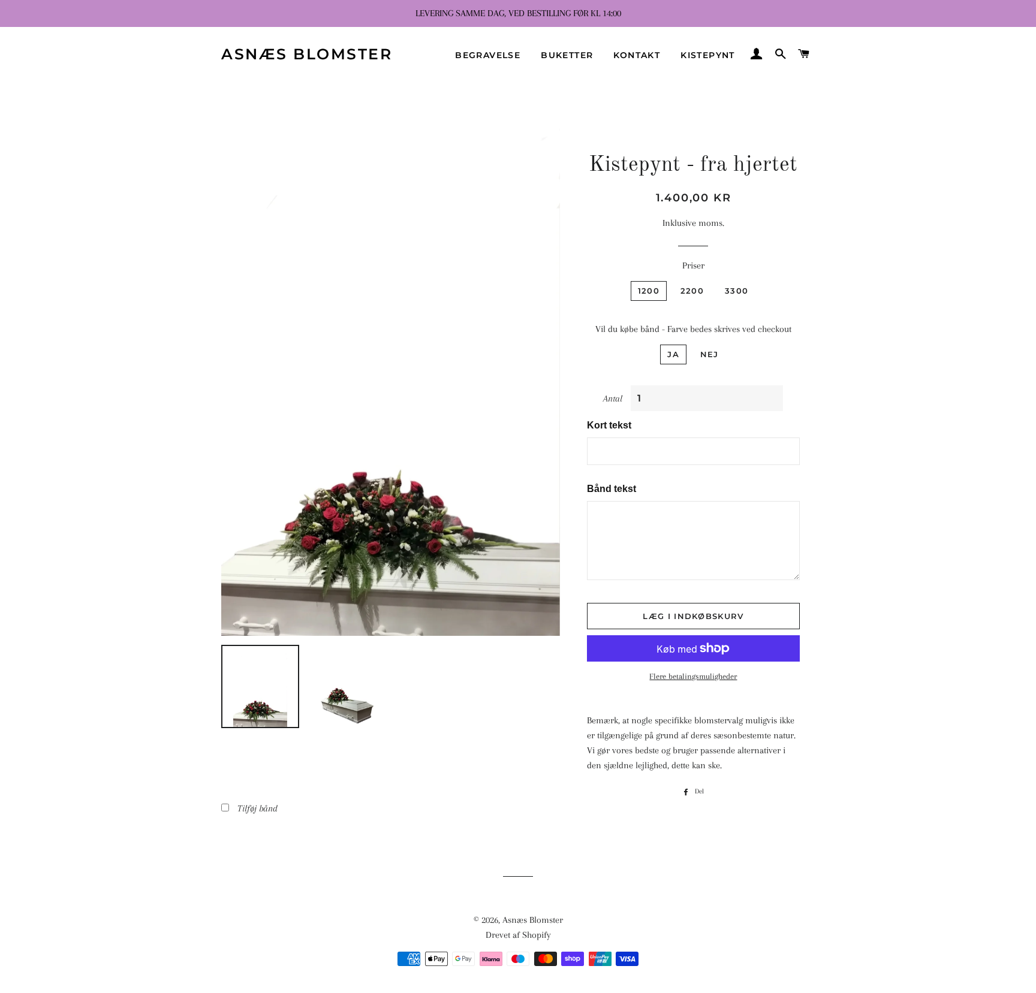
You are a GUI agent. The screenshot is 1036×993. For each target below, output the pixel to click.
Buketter (567, 55)
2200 (692, 290)
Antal (612, 398)
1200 (648, 290)
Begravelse (487, 55)
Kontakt (636, 55)
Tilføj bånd (257, 808)
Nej (709, 354)
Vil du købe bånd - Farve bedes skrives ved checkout (693, 329)
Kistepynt (707, 55)
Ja (673, 354)
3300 (736, 290)
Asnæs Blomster (306, 54)
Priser (693, 265)
